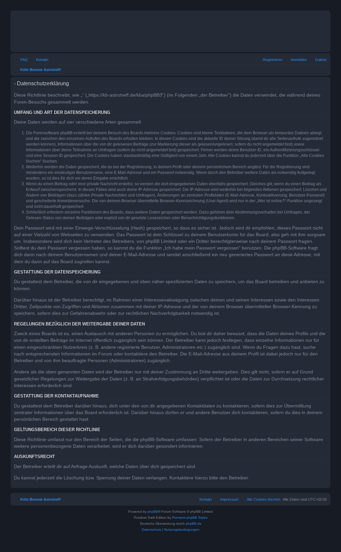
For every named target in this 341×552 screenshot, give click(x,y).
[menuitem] (318, 60)
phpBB (153, 511)
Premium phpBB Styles (189, 517)
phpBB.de (193, 523)
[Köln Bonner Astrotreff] (100, 31)
